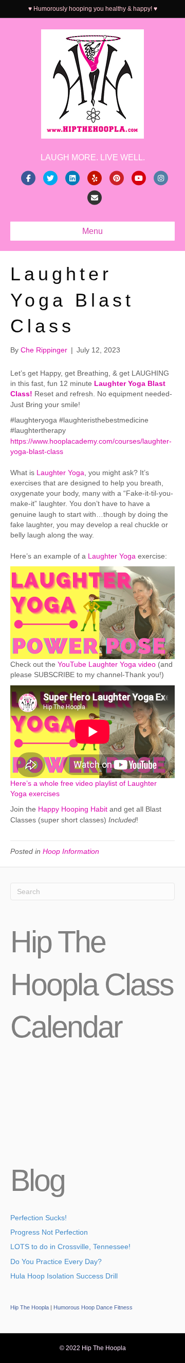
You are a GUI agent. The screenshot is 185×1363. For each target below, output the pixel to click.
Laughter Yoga (112, 556)
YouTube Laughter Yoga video (107, 664)
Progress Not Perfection (49, 1232)
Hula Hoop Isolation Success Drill (64, 1276)
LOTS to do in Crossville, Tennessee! (70, 1246)
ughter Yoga (64, 472)
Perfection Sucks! (38, 1218)
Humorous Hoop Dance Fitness (93, 1307)
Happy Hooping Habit (72, 809)
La (40, 472)
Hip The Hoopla (29, 1307)
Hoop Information (71, 851)
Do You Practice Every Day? (56, 1261)
